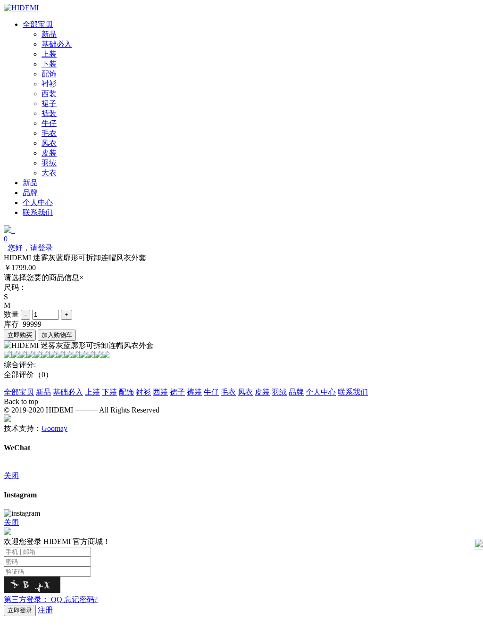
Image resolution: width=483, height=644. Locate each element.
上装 (92, 392)
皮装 (262, 392)
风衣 (245, 392)
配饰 (126, 392)
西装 (160, 392)
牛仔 (211, 392)
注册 (45, 610)
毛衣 (228, 392)
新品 (43, 392)
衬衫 (143, 392)
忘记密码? (81, 599)
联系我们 (353, 392)
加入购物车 (57, 335)
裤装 (194, 392)
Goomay (54, 428)
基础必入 (68, 392)
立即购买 (20, 335)
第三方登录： (33, 599)
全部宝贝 (19, 392)
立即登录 (20, 610)
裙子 (177, 392)
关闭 (11, 475)
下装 (109, 392)
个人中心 (321, 392)
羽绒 (279, 392)
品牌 (296, 392)
